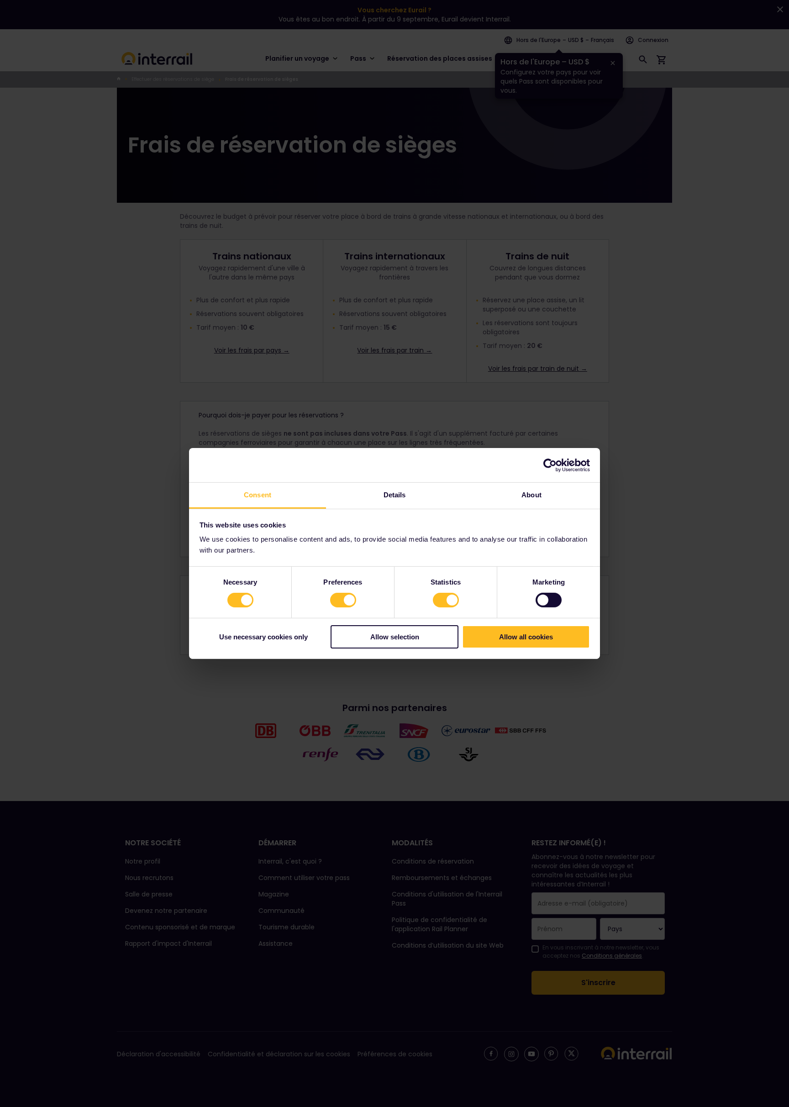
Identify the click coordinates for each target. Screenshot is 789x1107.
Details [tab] (395, 495)
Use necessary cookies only (263, 637)
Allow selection (394, 637)
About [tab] (531, 495)
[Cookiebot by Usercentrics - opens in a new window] (550, 465)
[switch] (343, 600)
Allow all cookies (526, 637)
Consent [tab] (257, 495)
